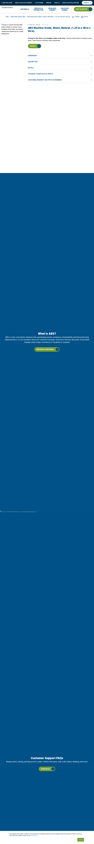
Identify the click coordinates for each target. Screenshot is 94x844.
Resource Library (52, 9)
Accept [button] (80, 839)
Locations (39, 3)
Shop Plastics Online (70, 3)
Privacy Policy (34, 835)
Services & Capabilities (38, 9)
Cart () (56, 3)
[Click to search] (91, 3)
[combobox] (86, 3)
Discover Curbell (64, 9)
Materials (24, 9)
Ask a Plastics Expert (23, 3)
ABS (7, 17)
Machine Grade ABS (18, 17)
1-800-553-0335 (6, 3)
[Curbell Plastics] (7, 9)
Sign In (48, 3)
